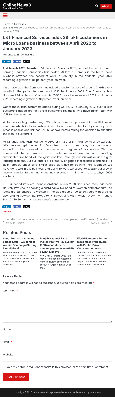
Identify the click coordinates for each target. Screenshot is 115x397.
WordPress (95, 392)
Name (8, 329)
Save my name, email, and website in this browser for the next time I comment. (57, 367)
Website (8, 354)
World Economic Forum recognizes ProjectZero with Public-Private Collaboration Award (92, 243)
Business (7, 212)
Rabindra (29, 54)
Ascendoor (70, 392)
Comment (10, 291)
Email (7, 342)
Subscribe (106, 6)
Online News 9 (17, 4)
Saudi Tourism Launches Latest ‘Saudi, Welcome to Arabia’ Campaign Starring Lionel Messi (20, 243)
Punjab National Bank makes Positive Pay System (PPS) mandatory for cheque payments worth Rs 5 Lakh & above (57, 245)
